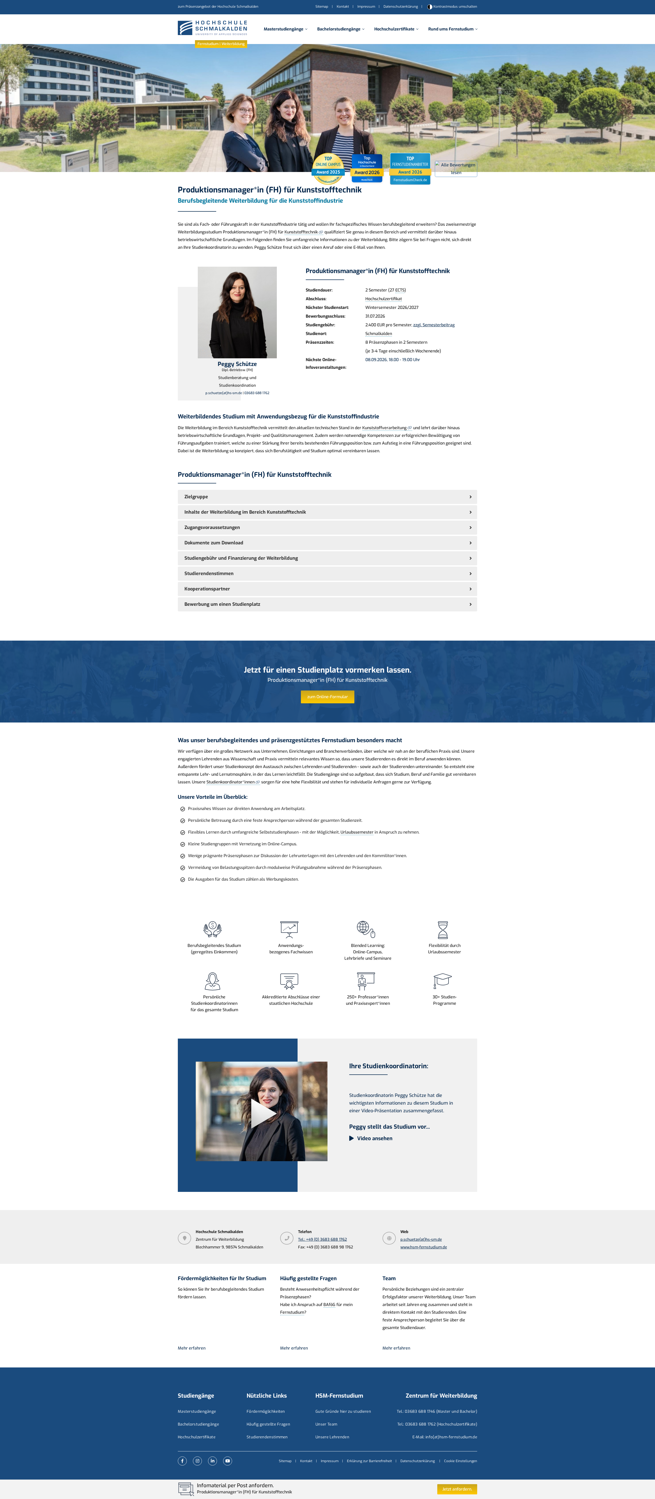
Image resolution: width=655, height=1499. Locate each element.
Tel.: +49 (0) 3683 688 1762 (322, 1239)
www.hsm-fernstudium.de (423, 1247)
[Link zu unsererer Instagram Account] (197, 1461)
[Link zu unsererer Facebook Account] (182, 1461)
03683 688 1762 (256, 393)
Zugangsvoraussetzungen (212, 527)
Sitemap (321, 6)
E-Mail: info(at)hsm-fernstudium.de (444, 1437)
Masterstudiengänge (283, 29)
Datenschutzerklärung (401, 6)
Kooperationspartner (207, 589)
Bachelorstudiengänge (339, 29)
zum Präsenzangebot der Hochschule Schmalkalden (218, 6)
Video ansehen (374, 1138)
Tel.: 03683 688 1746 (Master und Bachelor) (437, 1411)
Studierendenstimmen (209, 573)
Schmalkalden (378, 333)
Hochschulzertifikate (394, 29)
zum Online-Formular (327, 696)
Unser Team (326, 1424)
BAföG (329, 1304)
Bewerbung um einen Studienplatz (222, 604)
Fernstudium (292, 1312)
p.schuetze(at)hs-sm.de (223, 393)
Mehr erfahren (191, 1348)
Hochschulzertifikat (383, 298)
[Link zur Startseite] (212, 29)
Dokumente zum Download (213, 543)
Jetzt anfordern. (457, 1489)
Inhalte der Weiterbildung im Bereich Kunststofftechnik (245, 512)
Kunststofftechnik (301, 232)
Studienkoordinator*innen (230, 782)
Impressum (366, 6)
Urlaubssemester (357, 832)
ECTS (400, 290)
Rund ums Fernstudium (451, 29)
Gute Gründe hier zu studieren (343, 1411)
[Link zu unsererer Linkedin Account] (212, 1461)
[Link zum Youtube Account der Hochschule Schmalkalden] (227, 1461)
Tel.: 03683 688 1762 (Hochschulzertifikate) (437, 1424)
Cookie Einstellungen (460, 1461)
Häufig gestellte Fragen (268, 1424)
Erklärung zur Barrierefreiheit (369, 1461)
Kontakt (343, 6)
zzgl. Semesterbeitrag (434, 325)
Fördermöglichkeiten (266, 1411)
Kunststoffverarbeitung (384, 427)
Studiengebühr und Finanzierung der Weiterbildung (241, 558)
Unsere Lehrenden (332, 1437)
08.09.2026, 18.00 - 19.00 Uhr (392, 359)
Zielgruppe (196, 497)
